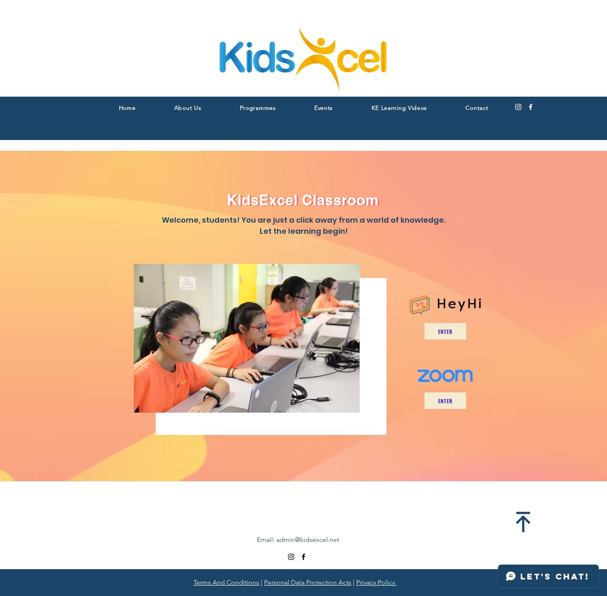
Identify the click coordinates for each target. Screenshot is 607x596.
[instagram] (518, 107)
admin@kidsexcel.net (307, 540)
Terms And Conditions (226, 582)
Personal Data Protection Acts (307, 582)
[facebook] (530, 107)
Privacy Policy (376, 582)
